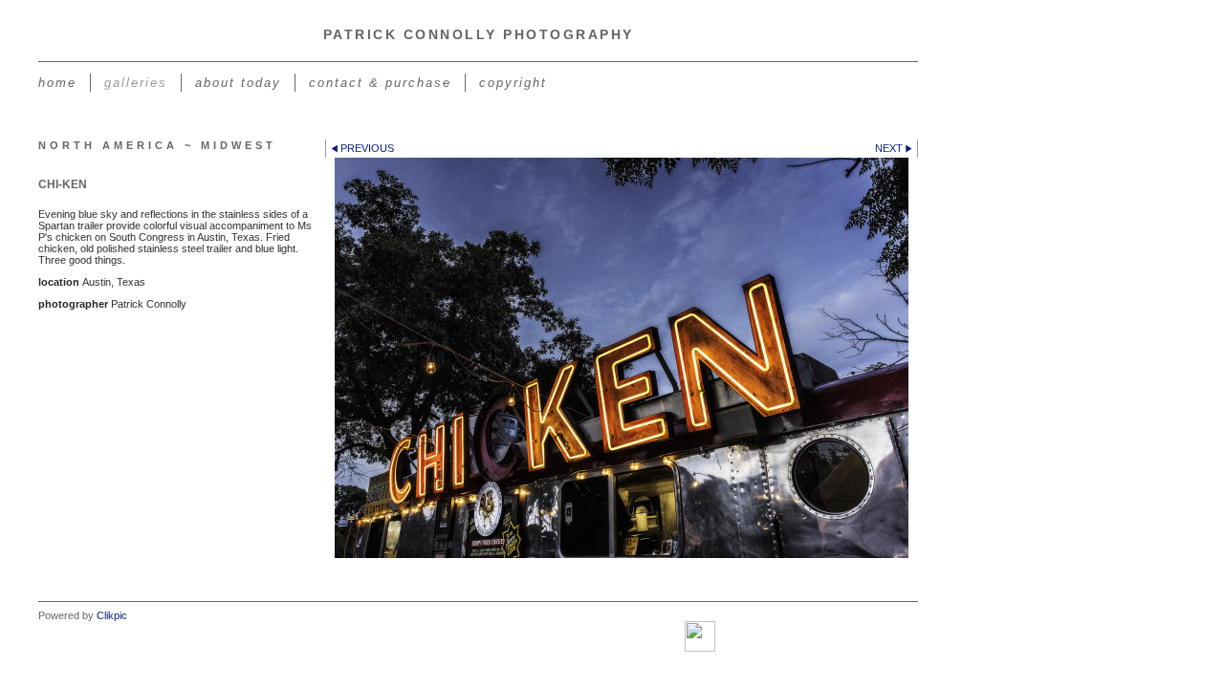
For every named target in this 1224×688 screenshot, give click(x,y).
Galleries (135, 82)
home (57, 82)
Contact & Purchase (380, 82)
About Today (238, 82)
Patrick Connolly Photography (478, 34)
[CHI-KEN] (621, 358)
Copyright (513, 82)
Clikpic (112, 615)
